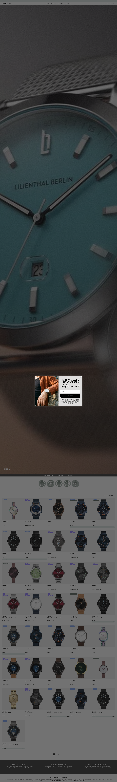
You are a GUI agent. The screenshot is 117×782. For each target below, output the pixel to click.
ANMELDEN (70, 396)
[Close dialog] (81, 377)
